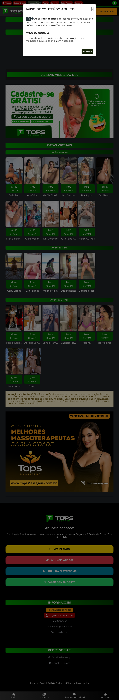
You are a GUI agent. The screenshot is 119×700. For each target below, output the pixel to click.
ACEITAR (87, 51)
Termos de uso (64, 25)
